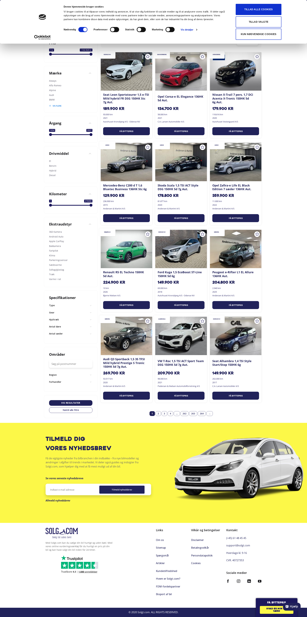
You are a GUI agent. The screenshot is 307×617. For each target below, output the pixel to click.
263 (193, 413)
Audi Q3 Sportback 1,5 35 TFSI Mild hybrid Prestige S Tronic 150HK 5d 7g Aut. (124, 363)
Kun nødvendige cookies (258, 34)
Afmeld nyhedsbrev (58, 500)
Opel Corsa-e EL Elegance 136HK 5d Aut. (180, 98)
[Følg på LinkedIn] (249, 581)
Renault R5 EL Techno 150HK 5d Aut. (123, 274)
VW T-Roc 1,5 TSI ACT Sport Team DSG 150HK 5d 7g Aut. (181, 363)
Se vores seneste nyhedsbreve (64, 478)
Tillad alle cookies (258, 9)
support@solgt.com (238, 545)
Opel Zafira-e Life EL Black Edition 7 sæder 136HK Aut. (231, 187)
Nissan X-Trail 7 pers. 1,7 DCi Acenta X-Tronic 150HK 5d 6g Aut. (232, 98)
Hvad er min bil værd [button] (276, 610)
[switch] (114, 29)
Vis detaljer (187, 29)
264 (202, 413)
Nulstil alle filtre (71, 409)
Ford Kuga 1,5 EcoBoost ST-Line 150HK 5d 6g (180, 274)
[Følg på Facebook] (228, 581)
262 (184, 413)
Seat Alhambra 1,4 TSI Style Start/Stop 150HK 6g (232, 363)
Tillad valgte (258, 21)
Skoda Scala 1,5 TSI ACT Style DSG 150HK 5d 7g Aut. (178, 187)
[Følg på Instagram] (238, 581)
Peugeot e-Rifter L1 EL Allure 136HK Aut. (233, 274)
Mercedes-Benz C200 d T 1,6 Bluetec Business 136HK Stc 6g (125, 187)
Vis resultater (70, 402)
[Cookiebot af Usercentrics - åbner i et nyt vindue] (42, 37)
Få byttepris (126, 131)
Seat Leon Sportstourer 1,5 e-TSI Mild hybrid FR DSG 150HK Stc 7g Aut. (126, 98)
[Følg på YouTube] (259, 581)
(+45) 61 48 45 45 (236, 538)
